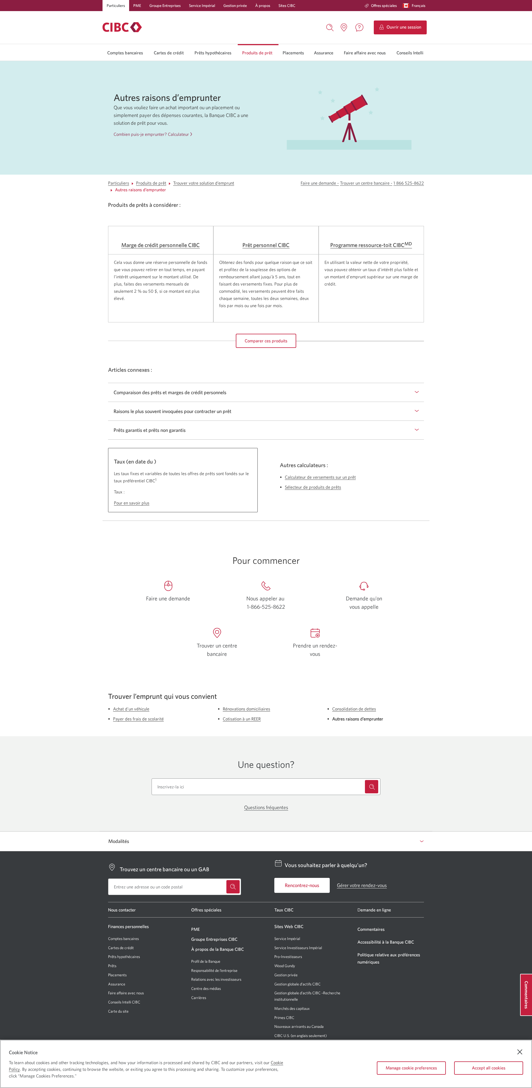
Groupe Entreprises (165, 5)
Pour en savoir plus (131, 502)
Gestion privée (235, 5)
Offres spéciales (384, 5)
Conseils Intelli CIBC (124, 1002)
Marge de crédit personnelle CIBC (160, 245)
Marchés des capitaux (292, 1008)
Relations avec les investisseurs (216, 979)
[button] (415, 5)
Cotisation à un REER (242, 718)
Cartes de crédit (169, 52)
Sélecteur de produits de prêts (313, 487)
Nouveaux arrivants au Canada (299, 1026)
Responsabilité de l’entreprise (214, 970)
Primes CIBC (284, 1017)
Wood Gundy (284, 966)
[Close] (519, 1052)
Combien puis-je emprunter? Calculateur (151, 134)
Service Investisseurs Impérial (298, 948)
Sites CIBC (286, 5)
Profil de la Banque (205, 961)
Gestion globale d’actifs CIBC (297, 984)
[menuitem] (380, 5)
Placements (293, 52)
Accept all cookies (488, 1067)
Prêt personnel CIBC (266, 245)
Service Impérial (202, 5)
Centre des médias (206, 988)
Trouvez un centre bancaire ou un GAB (164, 869)
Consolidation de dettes (354, 708)
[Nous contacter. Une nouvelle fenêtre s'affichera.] (359, 27)
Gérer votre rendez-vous (362, 885)
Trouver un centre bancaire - (366, 183)
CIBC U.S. (282, 1035)
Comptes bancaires (125, 52)
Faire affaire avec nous (365, 52)
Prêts (112, 966)
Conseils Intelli (410, 52)
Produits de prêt (257, 52)
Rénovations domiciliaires (246, 708)
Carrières (198, 997)
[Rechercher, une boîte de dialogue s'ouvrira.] (330, 27)
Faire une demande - (320, 183)
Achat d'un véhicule (131, 708)
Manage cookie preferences (411, 1067)
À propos (262, 5)
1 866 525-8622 (408, 183)
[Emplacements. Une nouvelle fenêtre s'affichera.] (343, 27)
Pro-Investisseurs (288, 956)
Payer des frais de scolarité (138, 718)
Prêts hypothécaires (213, 52)
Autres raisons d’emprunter (140, 189)
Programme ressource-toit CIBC (371, 245)
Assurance (323, 52)
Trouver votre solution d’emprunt (203, 182)
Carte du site (118, 1011)
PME (137, 5)
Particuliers (116, 5)
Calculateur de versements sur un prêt (320, 477)
